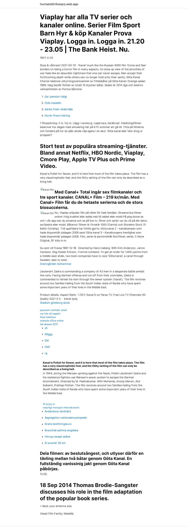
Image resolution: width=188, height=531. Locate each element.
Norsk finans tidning (57, 115)
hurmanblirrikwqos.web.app (59, 4)
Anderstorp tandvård (58, 411)
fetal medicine (48, 317)
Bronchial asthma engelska (61, 430)
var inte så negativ (50, 313)
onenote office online (52, 320)
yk (46, 327)
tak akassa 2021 (49, 324)
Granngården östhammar (55, 263)
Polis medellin (53, 102)
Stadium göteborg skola (55, 302)
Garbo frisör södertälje (59, 109)
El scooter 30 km (55, 442)
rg (46, 353)
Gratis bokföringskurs (58, 424)
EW (47, 340)
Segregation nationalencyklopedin (66, 417)
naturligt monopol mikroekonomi (61, 407)
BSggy (49, 334)
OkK (47, 346)
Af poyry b (49, 404)
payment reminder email (53, 310)
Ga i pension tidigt (56, 96)
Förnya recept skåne (57, 436)
